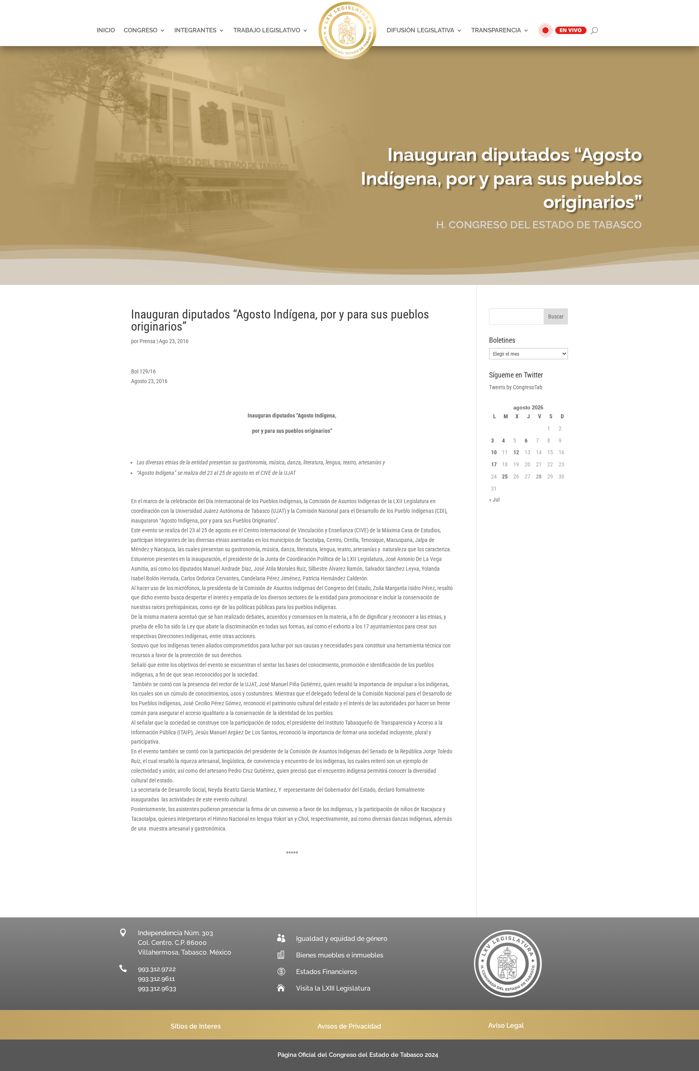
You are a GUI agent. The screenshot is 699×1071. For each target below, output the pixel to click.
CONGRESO (140, 30)
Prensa (147, 341)
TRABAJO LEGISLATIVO (266, 30)
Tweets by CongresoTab (515, 387)
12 (516, 452)
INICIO (106, 30)
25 (505, 476)
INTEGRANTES (195, 30)
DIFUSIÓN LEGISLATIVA (420, 30)
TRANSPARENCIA (496, 30)
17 (494, 464)
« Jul (494, 499)
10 (494, 452)
